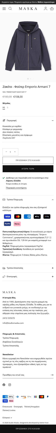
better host (44, 422)
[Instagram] (9, 384)
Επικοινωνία (7, 406)
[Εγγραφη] (52, 375)
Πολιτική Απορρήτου (31, 406)
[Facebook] (4, 384)
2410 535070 (9, 318)
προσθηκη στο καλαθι (28, 429)
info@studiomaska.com (13, 323)
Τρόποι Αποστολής (14, 268)
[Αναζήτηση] (10, 9)
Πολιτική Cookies (9, 410)
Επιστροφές (11, 276)
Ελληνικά (6, 418)
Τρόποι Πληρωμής (14, 199)
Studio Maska (13, 422)
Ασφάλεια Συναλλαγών (13, 341)
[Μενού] (4, 9)
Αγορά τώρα (28, 169)
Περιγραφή (11, 120)
